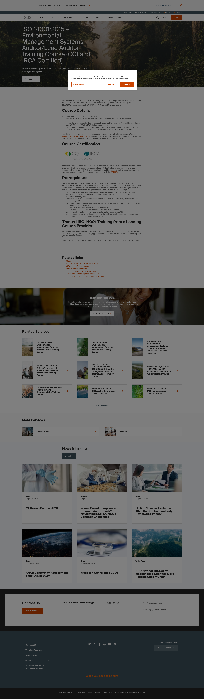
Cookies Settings (78, 84)
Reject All (111, 84)
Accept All (127, 84)
